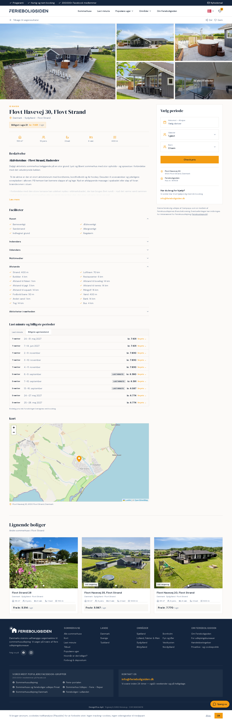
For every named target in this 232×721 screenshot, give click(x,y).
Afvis (208, 715)
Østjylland (142, 647)
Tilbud (67, 647)
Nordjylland (168, 647)
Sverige (104, 638)
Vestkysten (168, 642)
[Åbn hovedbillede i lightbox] (57, 61)
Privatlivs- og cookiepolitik (205, 647)
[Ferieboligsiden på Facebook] (23, 652)
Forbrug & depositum (75, 660)
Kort (66, 638)
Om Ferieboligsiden (167, 11)
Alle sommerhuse (73, 633)
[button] (79, 459)
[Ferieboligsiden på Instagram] (31, 652)
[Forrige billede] (13, 562)
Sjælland (141, 633)
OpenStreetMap (141, 500)
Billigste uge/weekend (38, 332)
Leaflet (128, 500)
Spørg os (222, 704)
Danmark (17, 117)
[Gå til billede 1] (43, 585)
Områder (144, 11)
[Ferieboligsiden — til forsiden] (30, 629)
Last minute (103, 11)
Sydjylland (30, 117)
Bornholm (168, 633)
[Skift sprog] (211, 11)
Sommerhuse (85, 11)
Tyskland (104, 642)
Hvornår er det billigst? (75, 655)
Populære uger (123, 11)
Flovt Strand (44, 117)
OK (218, 715)
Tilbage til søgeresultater (26, 20)
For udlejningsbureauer (203, 638)
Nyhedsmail (217, 2)
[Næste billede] (74, 562)
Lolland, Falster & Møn (148, 638)
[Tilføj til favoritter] (73, 583)
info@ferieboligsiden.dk (173, 198)
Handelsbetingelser (201, 642)
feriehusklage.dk (199, 214)
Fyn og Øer (168, 638)
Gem (220, 20)
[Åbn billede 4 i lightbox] (145, 80)
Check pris (190, 159)
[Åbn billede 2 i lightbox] (145, 42)
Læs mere (14, 199)
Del (210, 20)
